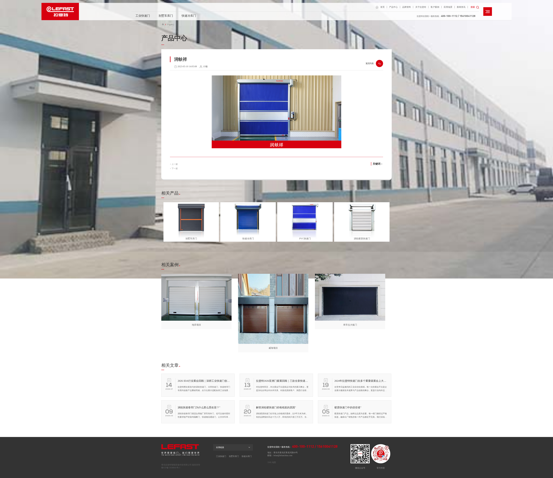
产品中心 (393, 7)
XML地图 (271, 462)
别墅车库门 (166, 15)
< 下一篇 (174, 168)
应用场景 (448, 7)
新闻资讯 (461, 7)
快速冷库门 (189, 15)
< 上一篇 (174, 164)
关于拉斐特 (420, 7)
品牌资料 (406, 7)
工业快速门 (143, 15)
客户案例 (435, 7)
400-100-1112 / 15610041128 (458, 15)
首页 (382, 7)
